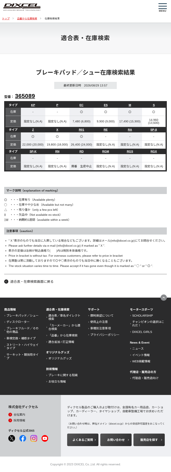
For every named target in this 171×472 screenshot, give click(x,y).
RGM (105, 151)
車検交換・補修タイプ (21, 338)
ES (106, 105)
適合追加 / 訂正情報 (61, 342)
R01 (81, 129)
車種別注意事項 (100, 328)
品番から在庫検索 (27, 18)
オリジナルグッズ (60, 358)
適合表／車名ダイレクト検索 (64, 317)
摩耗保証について (102, 315)
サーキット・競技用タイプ (22, 356)
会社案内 (19, 414)
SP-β (153, 129)
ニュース (138, 348)
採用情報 (19, 420)
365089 (25, 96)
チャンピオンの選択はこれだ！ (148, 323)
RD (81, 151)
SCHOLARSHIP (142, 315)
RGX (154, 151)
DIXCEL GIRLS (142, 332)
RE (106, 129)
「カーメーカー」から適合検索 (64, 327)
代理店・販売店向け (145, 378)
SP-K (33, 151)
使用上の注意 (99, 322)
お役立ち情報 (57, 381)
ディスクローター (18, 322)
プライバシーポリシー (104, 334)
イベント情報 (141, 355)
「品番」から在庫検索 (63, 335)
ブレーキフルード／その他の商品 (22, 330)
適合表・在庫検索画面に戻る (32, 281)
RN (57, 151)
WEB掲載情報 (141, 361)
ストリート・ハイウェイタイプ (22, 346)
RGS (130, 151)
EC (81, 105)
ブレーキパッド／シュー (22, 315)
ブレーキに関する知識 (63, 375)
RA (130, 129)
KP (33, 105)
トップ (6, 18)
